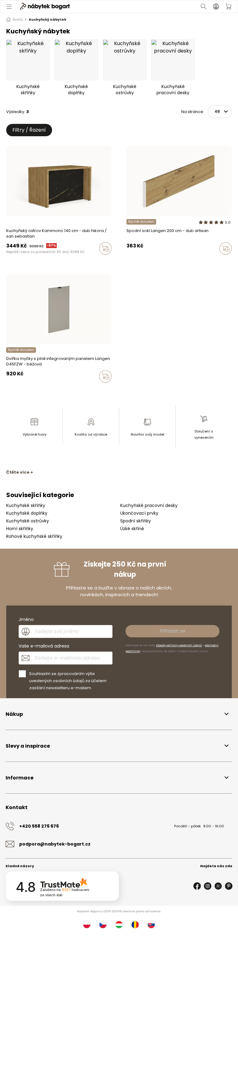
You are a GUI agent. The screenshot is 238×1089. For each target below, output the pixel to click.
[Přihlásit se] (216, 6)
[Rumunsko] (135, 925)
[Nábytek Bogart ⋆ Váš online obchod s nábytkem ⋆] (45, 6)
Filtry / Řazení (29, 129)
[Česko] (103, 925)
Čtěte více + (19, 472)
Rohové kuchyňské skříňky (34, 536)
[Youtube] (218, 886)
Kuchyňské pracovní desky (149, 505)
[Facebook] (197, 886)
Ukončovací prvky (139, 513)
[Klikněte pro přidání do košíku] (105, 248)
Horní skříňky (19, 529)
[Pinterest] (228, 886)
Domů (18, 19)
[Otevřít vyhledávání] (203, 6)
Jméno (26, 619)
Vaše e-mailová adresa (44, 646)
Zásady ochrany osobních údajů (179, 645)
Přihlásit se (172, 631)
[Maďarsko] (119, 925)
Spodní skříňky (135, 521)
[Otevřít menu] (9, 6)
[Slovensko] (151, 925)
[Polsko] (87, 925)
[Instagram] (207, 886)
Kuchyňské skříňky (25, 505)
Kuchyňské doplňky (26, 513)
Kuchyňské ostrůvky (27, 521)
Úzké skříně (132, 529)
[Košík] (228, 6)
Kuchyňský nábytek (47, 19)
